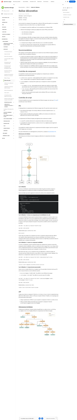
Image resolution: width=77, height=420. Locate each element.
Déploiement (5, 133)
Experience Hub (4, 22)
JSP (57, 100)
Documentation (22, 7)
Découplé (3, 36)
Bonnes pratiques (7, 128)
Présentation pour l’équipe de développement (8, 44)
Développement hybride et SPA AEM (8, 116)
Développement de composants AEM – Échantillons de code (7, 67)
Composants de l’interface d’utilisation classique (8, 105)
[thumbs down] (42, 418)
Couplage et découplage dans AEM (8, 110)
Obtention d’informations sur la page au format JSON (9, 99)
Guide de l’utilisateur (35, 7)
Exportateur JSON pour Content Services (8, 71)
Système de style (7, 54)
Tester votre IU (6, 92)
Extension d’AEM (6, 123)
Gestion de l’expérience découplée (7, 113)
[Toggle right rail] (63, 4)
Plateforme (6, 46)
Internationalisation (8, 102)
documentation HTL (52, 131)
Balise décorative (7, 80)
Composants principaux (8, 51)
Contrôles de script (66, 17)
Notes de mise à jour (5, 17)
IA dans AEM (4, 31)
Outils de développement (8, 118)
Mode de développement (8, 90)
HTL (54, 100)
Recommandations (66, 12)
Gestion (3, 138)
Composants (6, 49)
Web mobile (5, 130)
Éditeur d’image (7, 78)
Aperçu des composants (8, 56)
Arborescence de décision (68, 24)
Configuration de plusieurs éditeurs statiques (8, 87)
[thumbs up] (40, 418)
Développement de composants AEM (7, 63)
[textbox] (7, 11)
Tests (4, 125)
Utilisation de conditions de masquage (8, 84)
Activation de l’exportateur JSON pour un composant (8, 75)
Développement (5, 41)
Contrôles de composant (67, 14)
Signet (65, 7)
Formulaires (4, 29)
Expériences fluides (6, 135)
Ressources (4, 27)
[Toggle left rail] (14, 4)
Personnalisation (7, 121)
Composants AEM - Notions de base (8, 59)
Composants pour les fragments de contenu (8, 95)
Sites (3, 24)
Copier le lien (70, 7)
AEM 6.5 (28, 7)
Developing (25, 17)
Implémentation (4, 39)
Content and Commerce (6, 34)
